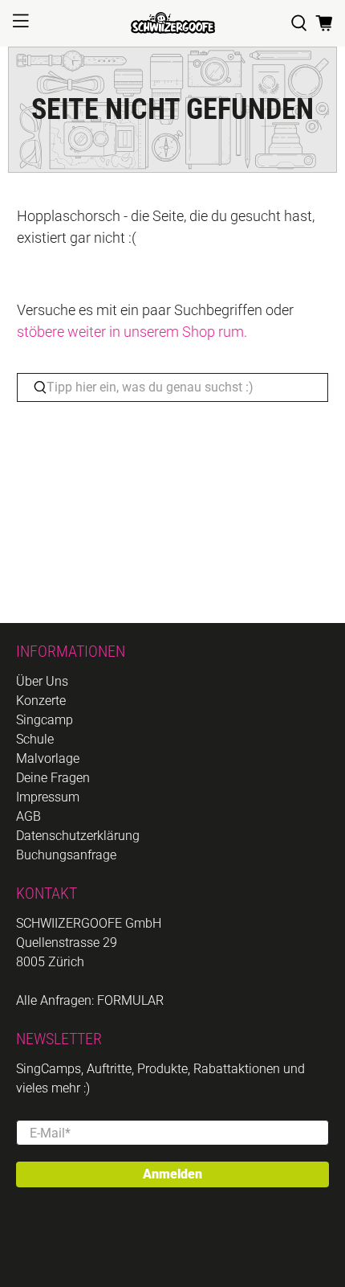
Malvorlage (47, 758)
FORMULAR (130, 1000)
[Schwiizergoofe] (173, 23)
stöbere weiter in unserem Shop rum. (132, 331)
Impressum (47, 797)
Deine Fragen (53, 777)
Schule (35, 739)
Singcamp (44, 720)
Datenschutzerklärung (78, 835)
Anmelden (172, 1174)
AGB (28, 816)
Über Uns (42, 681)
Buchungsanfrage (66, 855)
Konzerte (41, 700)
